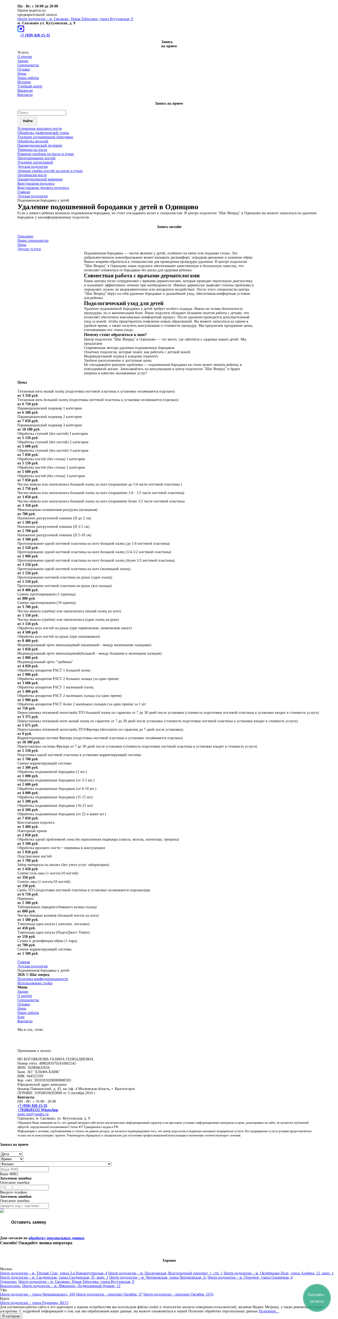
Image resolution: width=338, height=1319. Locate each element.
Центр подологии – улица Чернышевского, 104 (37, 1294)
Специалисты (28, 65)
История (24, 82)
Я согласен (11, 1316)
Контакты (24, 95)
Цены (21, 74)
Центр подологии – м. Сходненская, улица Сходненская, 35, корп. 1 (54, 1277)
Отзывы (23, 69)
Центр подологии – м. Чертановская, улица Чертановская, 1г (157, 1277)
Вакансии (25, 90)
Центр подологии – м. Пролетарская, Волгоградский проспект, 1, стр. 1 (165, 1273)
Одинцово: (8, 1282)
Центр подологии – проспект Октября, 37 (109, 1294)
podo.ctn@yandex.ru (33, 1114)
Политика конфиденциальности (42, 979)
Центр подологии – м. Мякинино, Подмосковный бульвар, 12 (71, 1286)
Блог (21, 1017)
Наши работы (28, 78)
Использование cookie (35, 983)
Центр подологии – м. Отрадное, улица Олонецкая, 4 (250, 1277)
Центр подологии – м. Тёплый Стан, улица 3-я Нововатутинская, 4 (53, 1273)
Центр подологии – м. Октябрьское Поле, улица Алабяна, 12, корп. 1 (279, 1273)
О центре (24, 57)
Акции (22, 61)
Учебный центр (29, 86)
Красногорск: (10, 1286)
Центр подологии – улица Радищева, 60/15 (34, 1303)
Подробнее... (269, 1311)
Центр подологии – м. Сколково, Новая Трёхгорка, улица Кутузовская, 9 (76, 1282)
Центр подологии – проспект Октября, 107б (178, 1294)
